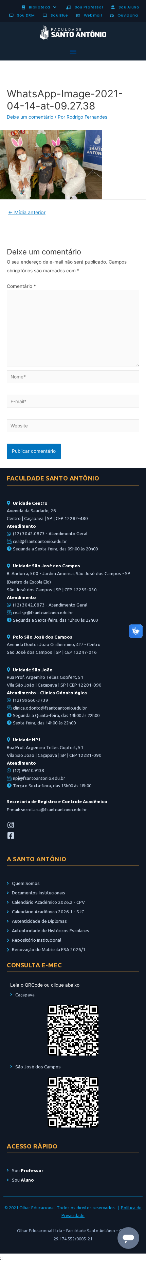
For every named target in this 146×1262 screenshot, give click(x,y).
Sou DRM (25, 15)
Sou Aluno (127, 7)
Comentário (21, 286)
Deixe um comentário (30, 117)
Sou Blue (58, 15)
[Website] (73, 427)
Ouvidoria (126, 15)
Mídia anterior (26, 212)
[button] (73, 51)
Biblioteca (38, 7)
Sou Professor (87, 7)
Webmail (91, 15)
